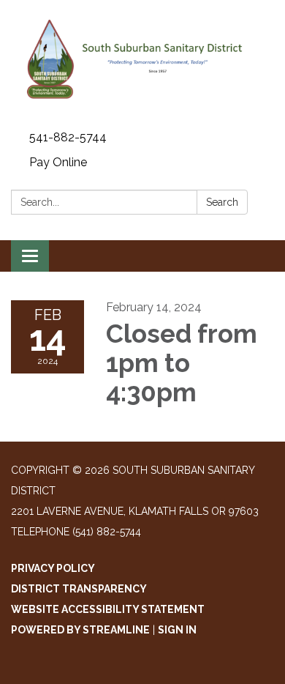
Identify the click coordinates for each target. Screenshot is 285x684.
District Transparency (79, 589)
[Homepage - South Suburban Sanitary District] (142, 63)
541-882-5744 (68, 137)
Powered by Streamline (80, 630)
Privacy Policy (53, 568)
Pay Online (58, 162)
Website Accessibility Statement (108, 609)
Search (222, 202)
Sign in (177, 630)
